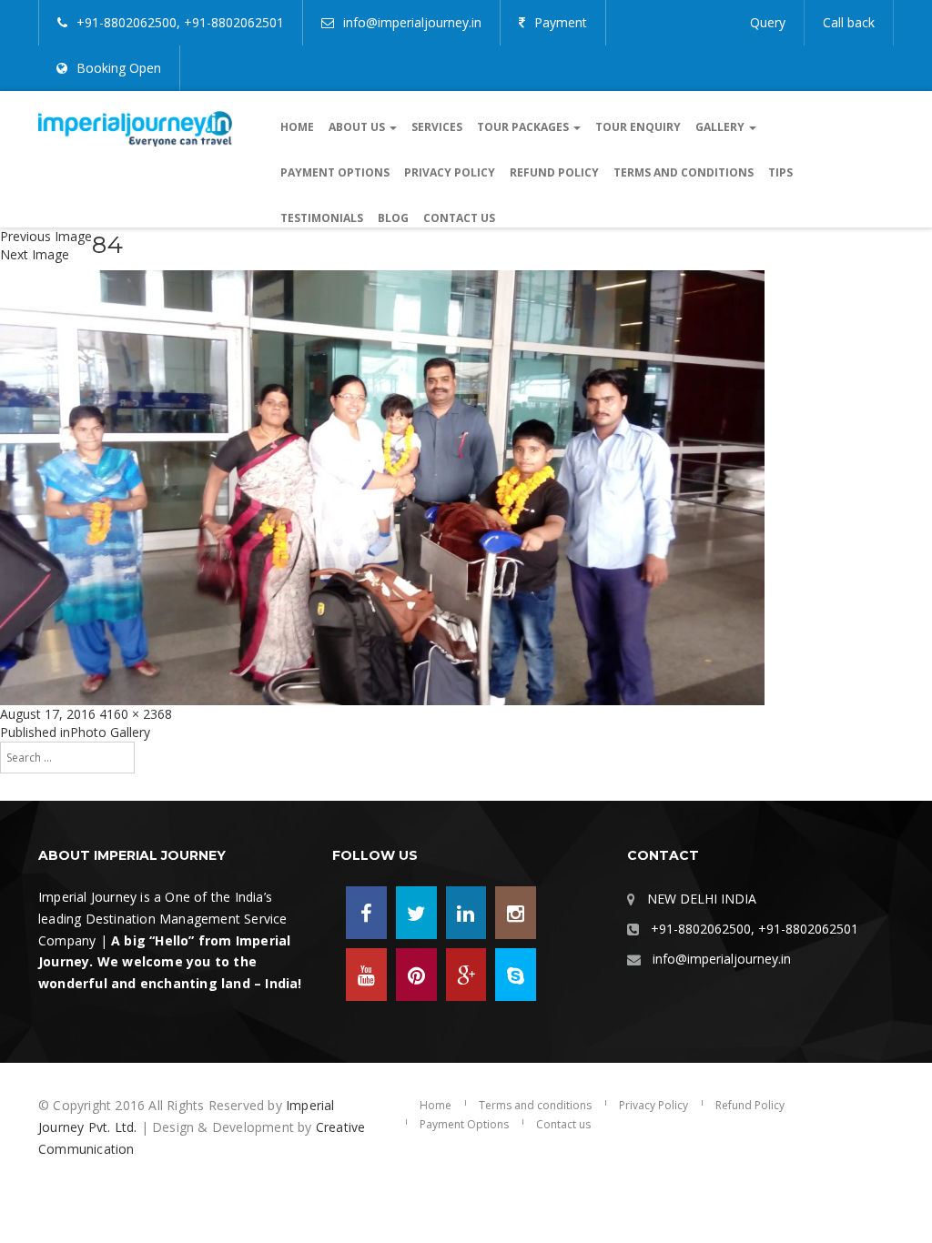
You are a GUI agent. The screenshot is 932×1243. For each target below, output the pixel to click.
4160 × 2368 (135, 714)
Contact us (459, 218)
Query (767, 22)
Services (436, 127)
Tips (780, 172)
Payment (560, 22)
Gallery (721, 127)
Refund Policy (554, 172)
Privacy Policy (449, 172)
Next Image (34, 254)
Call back (849, 22)
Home (297, 127)
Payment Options (335, 172)
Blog (393, 218)
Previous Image (46, 236)
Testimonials (321, 218)
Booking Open (118, 67)
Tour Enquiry (638, 127)
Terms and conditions (683, 172)
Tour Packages (524, 127)
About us (358, 127)
